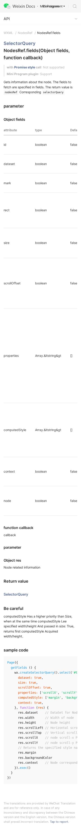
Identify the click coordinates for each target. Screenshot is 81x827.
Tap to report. (59, 821)
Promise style (24, 67)
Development (53, 6)
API (7, 19)
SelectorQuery (20, 43)
